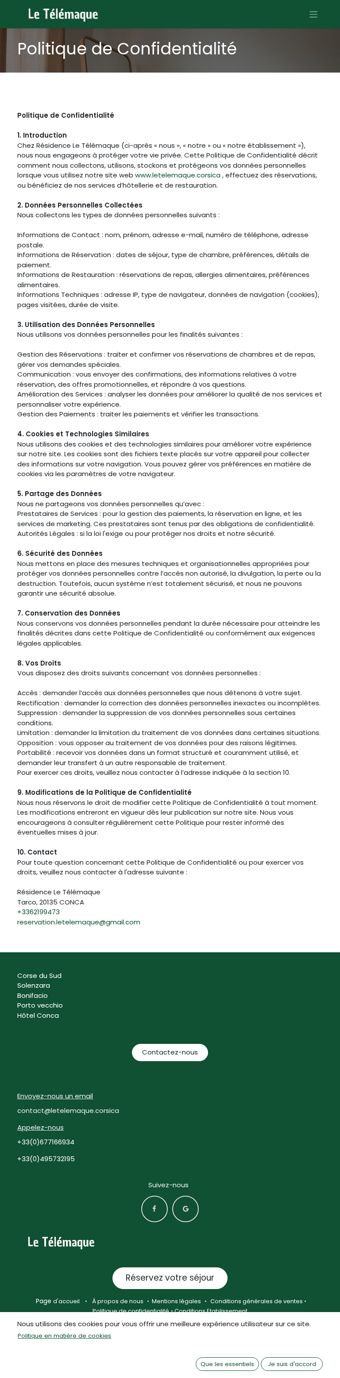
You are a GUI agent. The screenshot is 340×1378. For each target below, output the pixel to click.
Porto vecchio (40, 1005)
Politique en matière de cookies (64, 1336)
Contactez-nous (170, 1052)
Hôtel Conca (38, 1015)
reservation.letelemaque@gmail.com (78, 922)
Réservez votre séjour (170, 1278)
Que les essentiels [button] (227, 1364)
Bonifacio (32, 995)
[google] (185, 1209)
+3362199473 (38, 911)
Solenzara (33, 985)
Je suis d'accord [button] (292, 1364)
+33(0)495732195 (46, 1158)
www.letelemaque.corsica (177, 175)
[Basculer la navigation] (313, 13)
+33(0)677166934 (45, 1142)
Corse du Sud (39, 975)
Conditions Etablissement (210, 1311)
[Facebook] (154, 1209)
